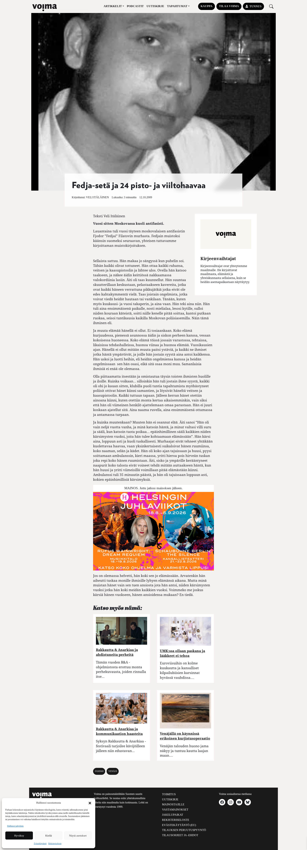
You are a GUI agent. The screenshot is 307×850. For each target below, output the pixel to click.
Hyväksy (19, 835)
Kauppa (206, 6)
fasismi (99, 771)
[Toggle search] (271, 6)
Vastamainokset (175, 809)
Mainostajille (173, 804)
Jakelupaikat (172, 814)
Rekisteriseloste (54, 843)
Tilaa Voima (229, 6)
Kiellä (48, 835)
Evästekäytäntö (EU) (179, 825)
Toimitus (169, 794)
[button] (90, 802)
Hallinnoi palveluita (15, 826)
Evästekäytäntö (40, 843)
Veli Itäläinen (97, 197)
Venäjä (112, 771)
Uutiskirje (155, 6)
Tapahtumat (177, 6)
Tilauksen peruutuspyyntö (184, 830)
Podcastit (135, 6)
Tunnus (255, 6)
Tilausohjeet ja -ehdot (180, 835)
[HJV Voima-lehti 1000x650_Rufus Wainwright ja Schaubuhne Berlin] (153, 531)
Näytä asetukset (78, 835)
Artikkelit (113, 6)
